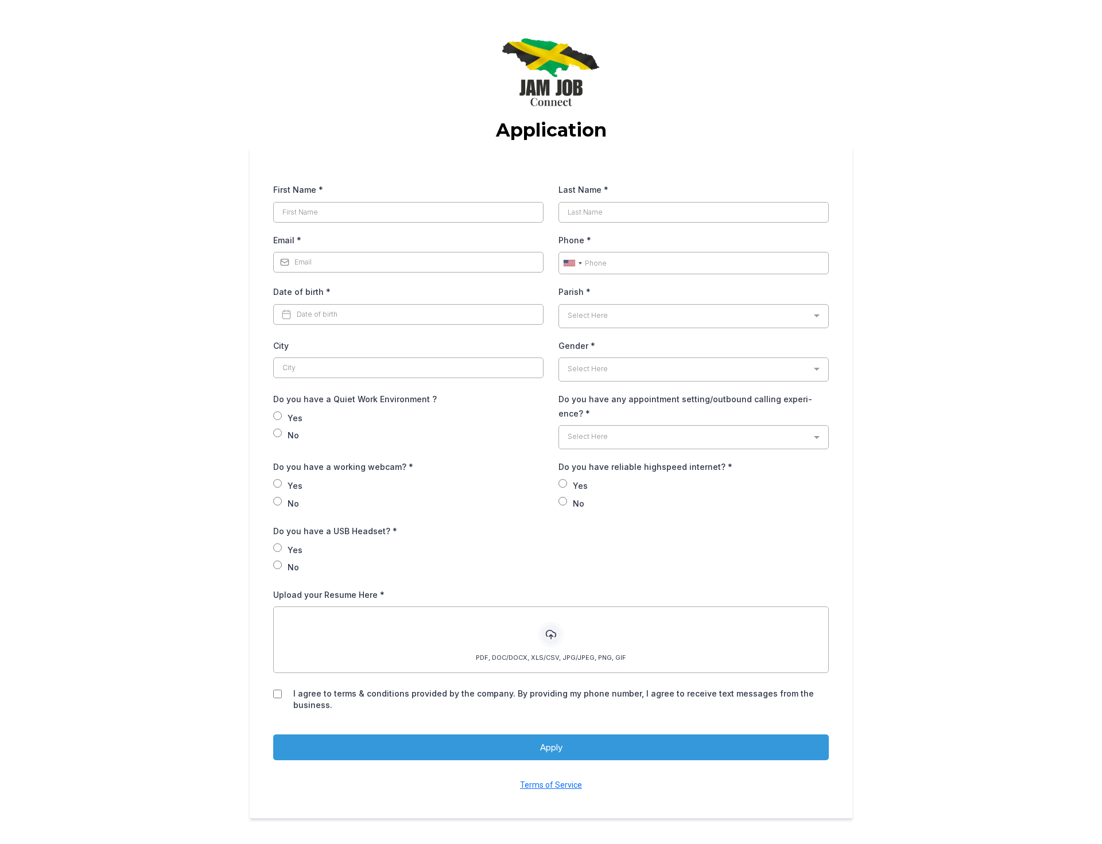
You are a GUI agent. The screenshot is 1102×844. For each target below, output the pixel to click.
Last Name (583, 190)
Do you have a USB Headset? (335, 531)
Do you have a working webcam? (343, 467)
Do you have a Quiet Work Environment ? (355, 399)
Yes (295, 418)
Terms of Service (551, 784)
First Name (298, 190)
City (281, 346)
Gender (576, 346)
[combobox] (572, 263)
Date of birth (302, 292)
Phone (574, 240)
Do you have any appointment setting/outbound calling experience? (685, 406)
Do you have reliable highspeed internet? (645, 467)
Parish (574, 292)
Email (287, 240)
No (293, 435)
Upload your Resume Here (329, 595)
